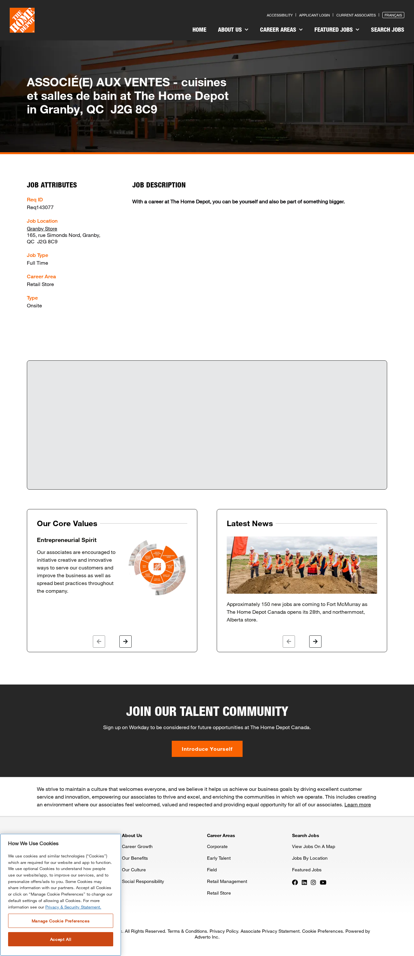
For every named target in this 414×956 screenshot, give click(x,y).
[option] (112, 566)
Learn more (357, 804)
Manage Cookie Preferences (61, 920)
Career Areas (279, 29)
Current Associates (356, 15)
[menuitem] (199, 30)
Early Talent (219, 858)
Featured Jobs (334, 29)
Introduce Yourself (207, 749)
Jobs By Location (310, 858)
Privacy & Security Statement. (73, 906)
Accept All (60, 939)
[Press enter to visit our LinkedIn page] (304, 881)
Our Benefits (135, 858)
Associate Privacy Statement (270, 931)
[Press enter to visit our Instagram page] (313, 881)
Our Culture (134, 869)
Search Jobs (387, 29)
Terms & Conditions (187, 931)
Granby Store (42, 228)
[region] (60, 895)
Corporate (217, 846)
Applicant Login (314, 15)
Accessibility (280, 15)
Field (212, 869)
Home (199, 29)
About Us (231, 29)
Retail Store (219, 893)
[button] (99, 641)
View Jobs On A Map (313, 846)
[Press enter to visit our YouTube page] (323, 881)
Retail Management (227, 881)
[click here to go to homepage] (22, 20)
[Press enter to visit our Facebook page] (295, 881)
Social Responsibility (143, 881)
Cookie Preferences (322, 931)
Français (393, 15)
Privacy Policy (224, 931)
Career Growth (137, 846)
